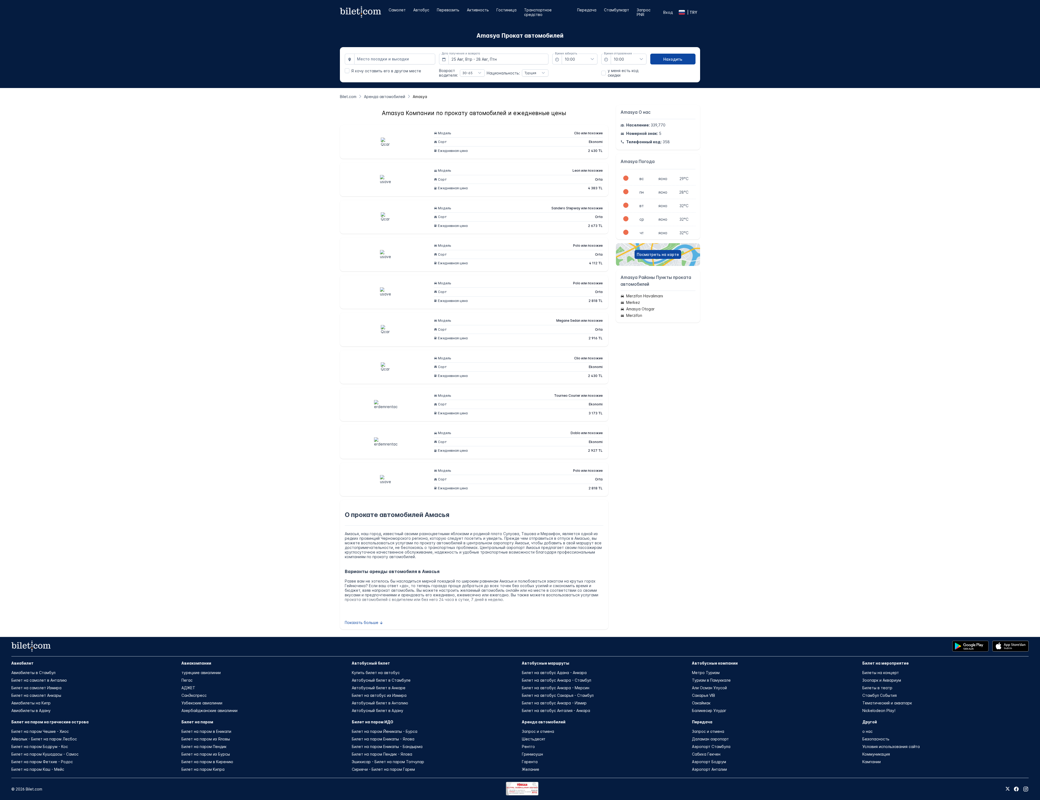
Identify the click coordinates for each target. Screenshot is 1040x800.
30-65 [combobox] (467, 73)
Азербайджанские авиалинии (209, 710)
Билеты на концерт (880, 672)
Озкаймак (701, 703)
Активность (478, 10)
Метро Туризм (706, 672)
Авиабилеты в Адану (31, 710)
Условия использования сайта (891, 746)
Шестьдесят (533, 739)
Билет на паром (197, 722)
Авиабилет (22, 663)
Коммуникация (876, 754)
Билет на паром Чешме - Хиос (40, 731)
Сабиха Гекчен (706, 754)
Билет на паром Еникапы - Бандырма (387, 746)
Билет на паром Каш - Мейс (37, 769)
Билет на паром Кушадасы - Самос (45, 754)
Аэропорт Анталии (709, 769)
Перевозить (448, 10)
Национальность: (503, 73)
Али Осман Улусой (709, 687)
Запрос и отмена (538, 731)
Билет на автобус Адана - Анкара (554, 672)
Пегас (187, 680)
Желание (530, 769)
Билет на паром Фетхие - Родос (42, 761)
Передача (586, 10)
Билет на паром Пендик (203, 746)
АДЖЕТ (188, 687)
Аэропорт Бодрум (709, 761)
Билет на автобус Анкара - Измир (554, 703)
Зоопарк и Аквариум (881, 680)
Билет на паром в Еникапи (206, 731)
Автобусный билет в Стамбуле (381, 680)
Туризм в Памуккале (711, 680)
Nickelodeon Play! (878, 710)
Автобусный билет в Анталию (380, 703)
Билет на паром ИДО (372, 722)
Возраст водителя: (448, 72)
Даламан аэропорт (710, 739)
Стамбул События (879, 695)
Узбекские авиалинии (201, 703)
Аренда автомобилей (544, 722)
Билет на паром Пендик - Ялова (382, 754)
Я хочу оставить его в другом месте (386, 71)
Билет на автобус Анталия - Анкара (556, 710)
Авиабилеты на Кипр (31, 703)
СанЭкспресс (194, 695)
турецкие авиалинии (201, 672)
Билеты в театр (877, 687)
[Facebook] (1016, 789)
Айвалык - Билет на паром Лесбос (44, 739)
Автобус (421, 10)
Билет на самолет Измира (36, 687)
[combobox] (394, 59)
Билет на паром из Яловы (205, 739)
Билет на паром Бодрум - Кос (39, 746)
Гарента (530, 761)
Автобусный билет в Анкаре (378, 687)
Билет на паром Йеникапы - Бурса (384, 731)
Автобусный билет (371, 663)
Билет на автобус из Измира (379, 695)
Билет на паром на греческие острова (50, 722)
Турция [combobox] (530, 73)
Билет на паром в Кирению (207, 761)
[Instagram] (1026, 789)
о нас (867, 731)
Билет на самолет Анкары (36, 695)
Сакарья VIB (703, 695)
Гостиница (506, 10)
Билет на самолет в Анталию (39, 680)
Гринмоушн (532, 754)
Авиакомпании (196, 663)
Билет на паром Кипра (203, 769)
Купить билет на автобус (376, 672)
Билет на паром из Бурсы (205, 754)
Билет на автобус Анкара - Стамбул (556, 680)
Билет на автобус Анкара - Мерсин (555, 687)
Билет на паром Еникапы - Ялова (383, 739)
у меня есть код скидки (623, 72)
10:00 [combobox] (570, 59)
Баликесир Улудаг (709, 710)
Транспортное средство (538, 12)
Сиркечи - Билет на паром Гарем (383, 769)
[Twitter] (1008, 789)
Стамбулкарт (616, 10)
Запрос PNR (644, 12)
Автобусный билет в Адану (377, 710)
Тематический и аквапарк (887, 703)
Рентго (528, 746)
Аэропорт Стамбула (711, 746)
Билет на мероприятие (885, 663)
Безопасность (875, 739)
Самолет (397, 10)
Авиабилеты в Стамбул (33, 672)
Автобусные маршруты (545, 663)
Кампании (871, 761)
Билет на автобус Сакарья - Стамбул (558, 695)
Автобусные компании (715, 663)
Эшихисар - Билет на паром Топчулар (388, 761)
